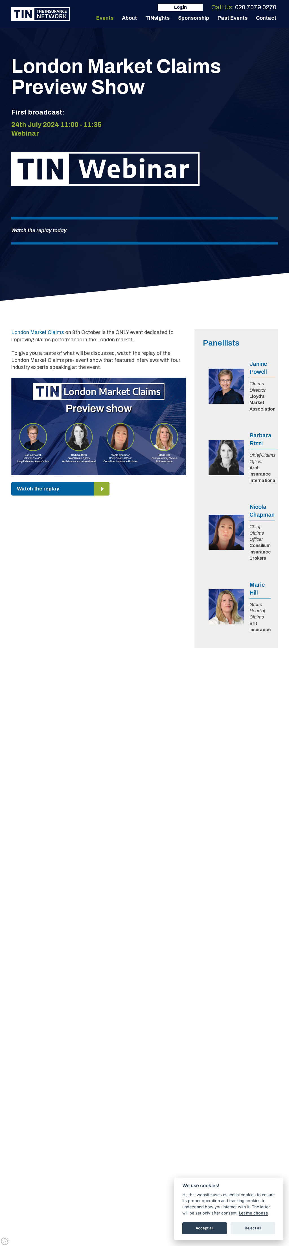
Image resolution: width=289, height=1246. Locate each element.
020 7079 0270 (255, 7)
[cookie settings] (5, 1241)
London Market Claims (37, 332)
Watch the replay (38, 489)
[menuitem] (105, 18)
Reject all (253, 1228)
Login (180, 7)
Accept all (204, 1228)
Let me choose (253, 1213)
